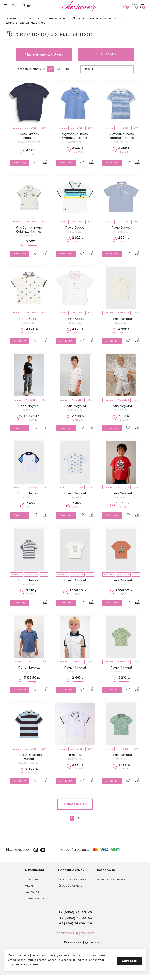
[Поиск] (13, 6)
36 (59, 69)
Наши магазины (37, 898)
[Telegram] (42, 850)
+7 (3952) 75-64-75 (75, 912)
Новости (31, 879)
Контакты (32, 892)
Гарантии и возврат (110, 879)
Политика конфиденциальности (85, 942)
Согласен (129, 960)
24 (51, 69)
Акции (29, 885)
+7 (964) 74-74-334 (75, 923)
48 (67, 69)
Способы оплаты (70, 885)
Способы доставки (72, 879)
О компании (34, 870)
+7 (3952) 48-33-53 (76, 918)
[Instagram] (35, 850)
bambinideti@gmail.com (75, 933)
